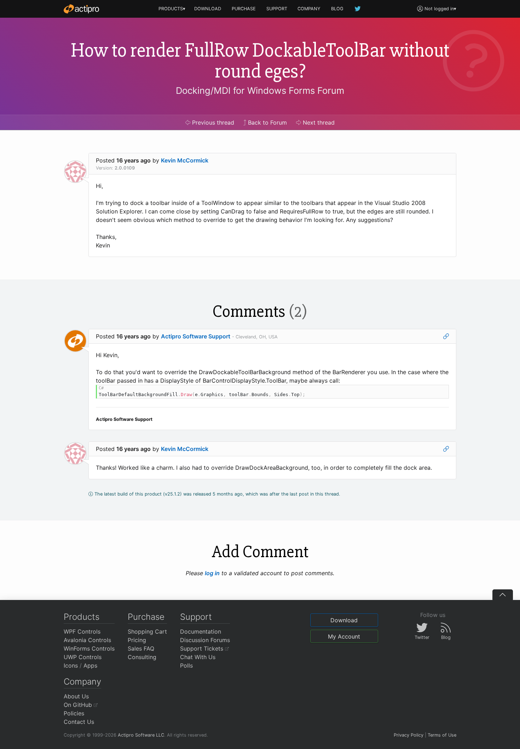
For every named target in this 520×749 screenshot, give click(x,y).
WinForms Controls (89, 648)
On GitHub (79, 704)
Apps (90, 665)
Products (81, 617)
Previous (212, 122)
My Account (344, 636)
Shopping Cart (147, 631)
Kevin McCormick (184, 160)
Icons (71, 665)
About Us (76, 696)
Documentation (200, 631)
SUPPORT (276, 8)
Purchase (146, 617)
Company (82, 681)
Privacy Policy (408, 735)
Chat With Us (197, 657)
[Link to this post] (446, 336)
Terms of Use (442, 735)
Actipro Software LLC (141, 735)
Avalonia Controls (87, 640)
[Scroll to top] (502, 594)
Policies (74, 713)
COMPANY (308, 8)
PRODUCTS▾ (171, 8)
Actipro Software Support (195, 336)
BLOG (337, 8)
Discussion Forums (205, 640)
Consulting (142, 657)
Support (196, 617)
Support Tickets (202, 648)
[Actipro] (81, 9)
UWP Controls (83, 657)
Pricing (137, 640)
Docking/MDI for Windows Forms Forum (260, 90)
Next (318, 122)
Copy (439, 391)
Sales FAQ (141, 648)
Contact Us (79, 721)
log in (212, 573)
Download (344, 620)
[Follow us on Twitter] (357, 8)
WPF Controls (82, 631)
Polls (186, 665)
